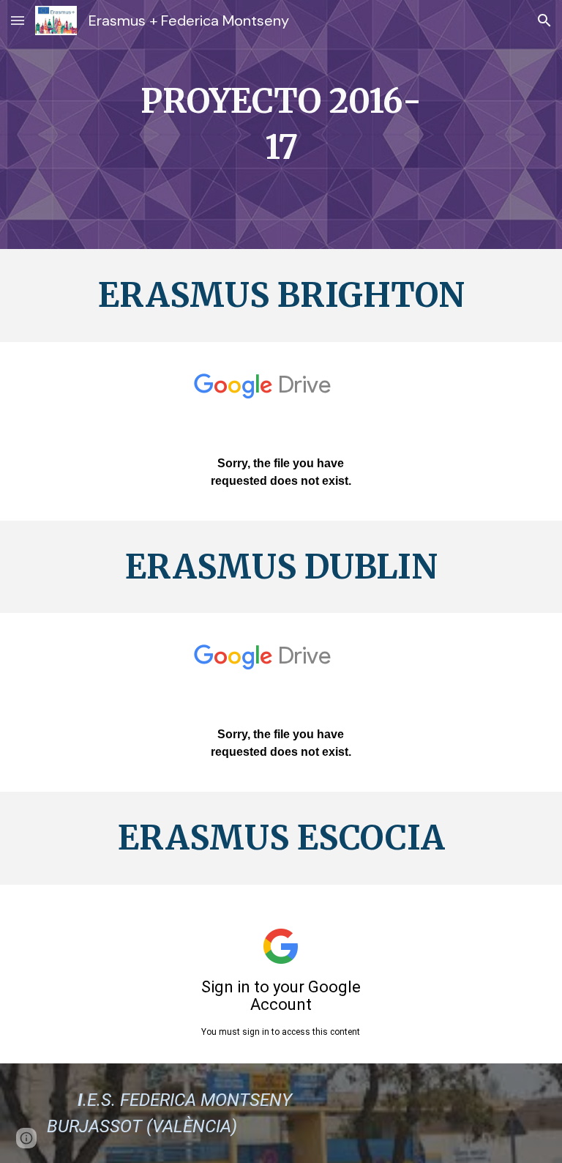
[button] (17, 20)
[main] (280, 124)
